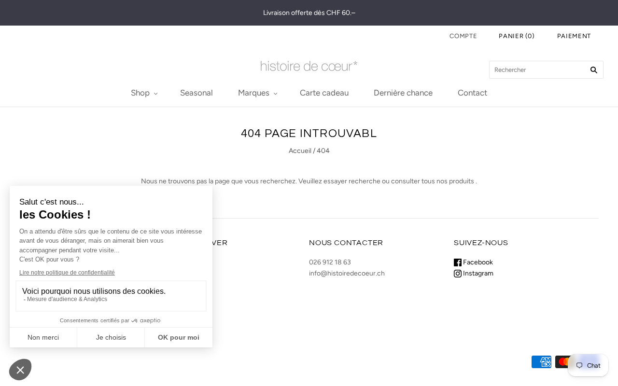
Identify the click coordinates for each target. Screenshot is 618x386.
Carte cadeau (324, 92)
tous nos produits (447, 181)
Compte (463, 36)
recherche (364, 181)
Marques (253, 92)
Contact (472, 92)
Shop (140, 92)
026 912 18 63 (330, 262)
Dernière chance (403, 92)
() (517, 36)
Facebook (477, 262)
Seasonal (196, 92)
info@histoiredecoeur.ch (347, 273)
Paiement (574, 36)
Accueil (300, 151)
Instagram (477, 273)
